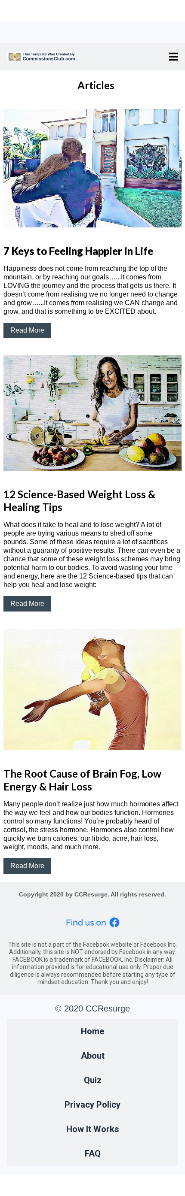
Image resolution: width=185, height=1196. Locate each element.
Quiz (93, 1080)
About (93, 1056)
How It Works (92, 1129)
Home (92, 1031)
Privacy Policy (92, 1104)
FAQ (93, 1153)
